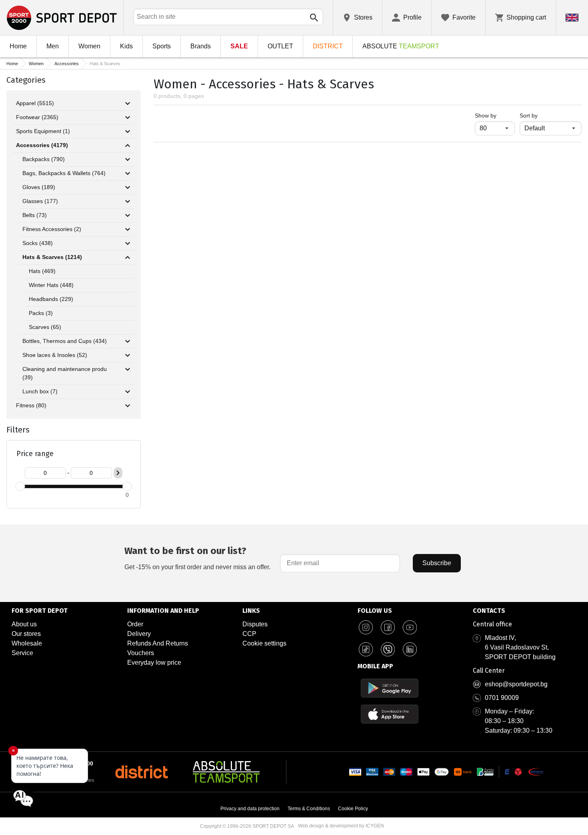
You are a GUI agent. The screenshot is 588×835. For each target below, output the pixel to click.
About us (24, 624)
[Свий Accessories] (127, 145)
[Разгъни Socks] (127, 243)
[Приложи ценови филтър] (118, 472)
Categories (26, 80)
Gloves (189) (38, 187)
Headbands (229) (51, 299)
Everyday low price (154, 662)
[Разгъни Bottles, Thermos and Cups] (127, 341)
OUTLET (280, 46)
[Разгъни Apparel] (127, 103)
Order (135, 624)
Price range (35, 453)
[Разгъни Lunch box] (127, 392)
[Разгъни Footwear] (127, 117)
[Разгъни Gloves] (127, 187)
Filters (18, 429)
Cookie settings (264, 643)
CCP (249, 633)
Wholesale (27, 643)
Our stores (26, 633)
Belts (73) (34, 215)
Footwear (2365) (37, 117)
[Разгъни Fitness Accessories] (127, 229)
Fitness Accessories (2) (51, 229)
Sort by (529, 115)
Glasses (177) (40, 201)
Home (18, 46)
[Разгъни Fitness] (127, 406)
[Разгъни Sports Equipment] (127, 131)
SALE (239, 46)
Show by (495, 115)
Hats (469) (42, 271)
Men (52, 46)
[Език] (572, 17)
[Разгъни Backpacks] (127, 159)
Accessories (66, 63)
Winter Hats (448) (51, 285)
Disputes (255, 624)
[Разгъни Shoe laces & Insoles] (127, 355)
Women (89, 46)
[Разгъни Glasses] (127, 201)
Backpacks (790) (43, 159)
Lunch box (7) (40, 391)
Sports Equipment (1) (43, 131)
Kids (126, 46)
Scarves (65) (45, 327)
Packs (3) (41, 313)
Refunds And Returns (157, 643)
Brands (200, 46)
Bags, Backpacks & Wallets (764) (64, 173)
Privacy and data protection (250, 808)
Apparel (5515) (35, 103)
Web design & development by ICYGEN (341, 826)
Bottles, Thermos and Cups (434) (64, 341)
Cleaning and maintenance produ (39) (64, 373)
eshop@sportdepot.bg (516, 684)
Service (22, 653)
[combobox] (228, 16)
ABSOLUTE (400, 46)
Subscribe (436, 563)
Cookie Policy (353, 808)
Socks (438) (37, 243)
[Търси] (314, 17)
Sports (161, 46)
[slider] (20, 486)
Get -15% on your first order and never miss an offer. (197, 557)
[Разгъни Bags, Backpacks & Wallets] (127, 173)
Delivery (139, 633)
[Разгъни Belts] (127, 215)
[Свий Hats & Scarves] (127, 257)
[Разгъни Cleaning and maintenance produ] (127, 369)
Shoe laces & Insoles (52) (54, 355)
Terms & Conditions (309, 808)
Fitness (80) (31, 405)
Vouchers (140, 653)
